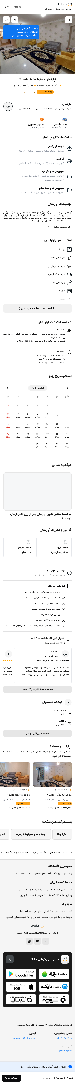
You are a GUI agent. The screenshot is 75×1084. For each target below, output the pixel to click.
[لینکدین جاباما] (45, 941)
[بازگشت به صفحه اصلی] (10, 959)
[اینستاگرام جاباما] (29, 941)
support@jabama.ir (24, 1038)
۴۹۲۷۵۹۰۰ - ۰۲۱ (64, 1038)
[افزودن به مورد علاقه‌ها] (6, 19)
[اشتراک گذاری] (14, 19)
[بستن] (6, 28)
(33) (45, 85)
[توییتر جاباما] (37, 941)
